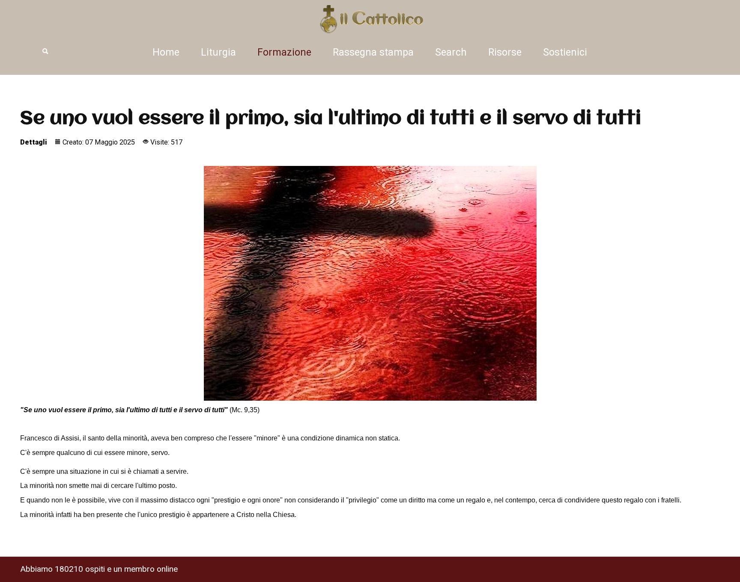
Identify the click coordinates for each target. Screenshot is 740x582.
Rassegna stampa (373, 52)
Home (165, 52)
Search (451, 52)
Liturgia (218, 52)
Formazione (284, 52)
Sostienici (565, 52)
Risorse (505, 52)
